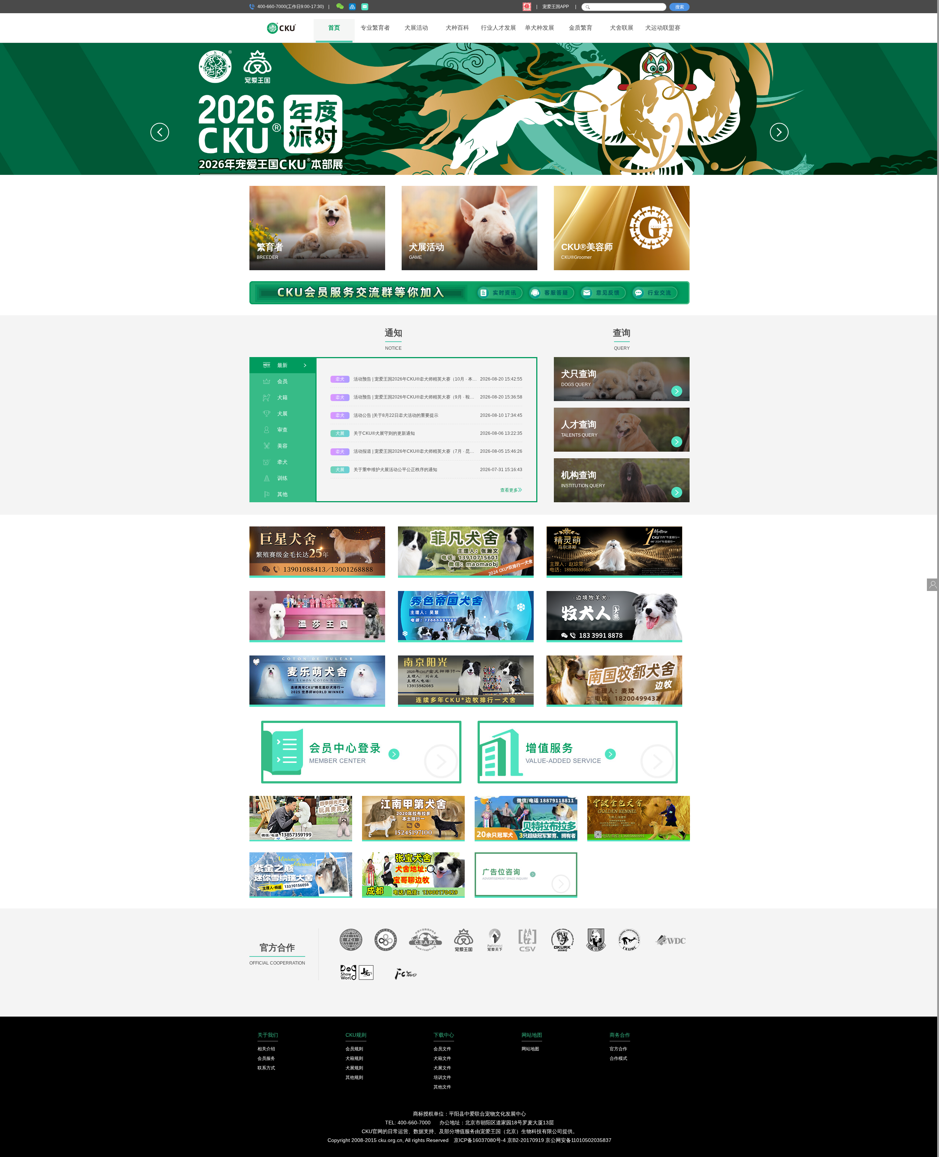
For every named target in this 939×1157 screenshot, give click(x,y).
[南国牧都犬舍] (614, 658)
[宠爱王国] (463, 941)
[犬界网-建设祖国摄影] (357, 975)
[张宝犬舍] (413, 854)
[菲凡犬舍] (466, 529)
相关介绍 (266, 1048)
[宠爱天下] (494, 941)
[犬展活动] (469, 228)
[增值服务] (578, 723)
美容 (282, 446)
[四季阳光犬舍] (300, 798)
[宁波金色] (638, 798)
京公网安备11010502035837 (578, 1140)
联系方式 (266, 1067)
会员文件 (442, 1048)
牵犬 (282, 462)
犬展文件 (442, 1067)
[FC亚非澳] (385, 941)
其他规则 (354, 1077)
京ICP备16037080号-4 (480, 1140)
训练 (282, 478)
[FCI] (351, 941)
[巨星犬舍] (317, 529)
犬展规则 (354, 1067)
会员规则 (354, 1048)
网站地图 (530, 1048)
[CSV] (527, 941)
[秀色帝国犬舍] (466, 593)
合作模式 (618, 1058)
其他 (282, 494)
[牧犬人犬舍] (614, 593)
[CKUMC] (629, 941)
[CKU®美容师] (622, 228)
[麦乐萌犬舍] (317, 658)
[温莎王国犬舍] (317, 593)
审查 (282, 430)
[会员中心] (361, 723)
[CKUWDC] (670, 941)
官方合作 (618, 1048)
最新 (282, 365)
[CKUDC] (596, 941)
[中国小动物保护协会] (425, 941)
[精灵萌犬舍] (614, 529)
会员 (282, 381)
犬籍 (282, 397)
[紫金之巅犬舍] (300, 854)
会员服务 (266, 1058)
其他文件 (442, 1087)
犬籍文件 (442, 1058)
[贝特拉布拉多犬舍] (526, 798)
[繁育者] (317, 228)
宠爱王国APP (556, 6)
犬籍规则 (354, 1058)
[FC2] (405, 975)
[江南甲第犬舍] (413, 798)
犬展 (282, 413)
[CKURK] (562, 941)
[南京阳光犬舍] (466, 658)
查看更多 (509, 490)
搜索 (679, 7)
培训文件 (442, 1077)
